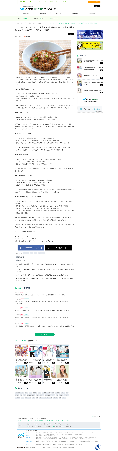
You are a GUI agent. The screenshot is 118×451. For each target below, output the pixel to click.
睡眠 (33, 397)
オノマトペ (58, 392)
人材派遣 (37, 441)
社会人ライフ (27, 18)
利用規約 (40, 426)
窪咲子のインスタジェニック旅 (46, 397)
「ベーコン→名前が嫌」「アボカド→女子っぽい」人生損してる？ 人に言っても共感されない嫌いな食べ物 (45, 270)
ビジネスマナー (39, 424)
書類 (39, 392)
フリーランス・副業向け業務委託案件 (66, 434)
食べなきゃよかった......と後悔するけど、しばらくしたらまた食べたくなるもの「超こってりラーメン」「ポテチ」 (45, 279)
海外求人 (73, 432)
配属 (53, 392)
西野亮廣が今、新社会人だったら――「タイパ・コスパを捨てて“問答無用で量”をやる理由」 (40, 295)
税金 (37, 395)
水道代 (63, 392)
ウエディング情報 (39, 438)
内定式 (64, 397)
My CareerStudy (81, 438)
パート (94, 432)
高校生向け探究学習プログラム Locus (50, 435)
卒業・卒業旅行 (57, 424)
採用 (60, 447)
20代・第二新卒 (54, 441)
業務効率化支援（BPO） (47, 444)
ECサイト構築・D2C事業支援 (71, 438)
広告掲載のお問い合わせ (59, 426)
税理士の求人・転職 (89, 441)
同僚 (37, 397)
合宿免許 (51, 1)
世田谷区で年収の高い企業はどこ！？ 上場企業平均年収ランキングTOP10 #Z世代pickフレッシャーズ (42, 310)
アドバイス (66, 395)
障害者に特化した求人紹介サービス (52, 434)
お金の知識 (66, 424)
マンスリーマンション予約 (61, 440)
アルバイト (90, 432)
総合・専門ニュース (49, 437)
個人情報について (48, 426)
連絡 (60, 397)
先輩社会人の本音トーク (50, 395)
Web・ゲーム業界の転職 (45, 441)
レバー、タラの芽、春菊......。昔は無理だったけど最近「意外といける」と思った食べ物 (42, 275)
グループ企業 (65, 447)
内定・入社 (48, 424)
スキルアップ (44, 18)
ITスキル (36, 18)
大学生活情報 (79, 437)
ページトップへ (96, 416)
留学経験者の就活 (45, 432)
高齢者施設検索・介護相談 (88, 440)
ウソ (30, 392)
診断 (19, 18)
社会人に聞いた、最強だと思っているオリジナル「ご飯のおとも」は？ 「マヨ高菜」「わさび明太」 (44, 265)
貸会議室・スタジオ (61, 444)
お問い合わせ (69, 426)
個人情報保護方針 (71, 447)
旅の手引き (17, 397)
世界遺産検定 (46, 438)
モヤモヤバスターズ (19, 392)
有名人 (26, 392)
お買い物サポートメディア (50, 440)
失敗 (67, 392)
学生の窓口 (22, 1)
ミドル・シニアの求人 (40, 434)
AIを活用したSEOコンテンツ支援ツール (75, 440)
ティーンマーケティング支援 (70, 437)
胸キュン (17, 395)
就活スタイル (32, 1)
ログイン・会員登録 (94, 1)
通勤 (22, 397)
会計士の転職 (82, 441)
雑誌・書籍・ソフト (95, 437)
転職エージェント (66, 441)
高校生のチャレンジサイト (59, 437)
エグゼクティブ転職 (74, 441)
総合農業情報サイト (53, 438)
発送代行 (54, 444)
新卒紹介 (60, 441)
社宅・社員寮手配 (69, 444)
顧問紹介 (96, 441)
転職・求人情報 (67, 432)
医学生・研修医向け (59, 432)
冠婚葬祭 (41, 395)
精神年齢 (55, 397)
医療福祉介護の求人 (78, 434)
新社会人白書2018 (30, 395)
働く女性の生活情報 (87, 437)
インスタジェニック (46, 392)
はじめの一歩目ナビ (61, 1)
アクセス (48, 447)
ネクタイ (35, 392)
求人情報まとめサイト (40, 437)
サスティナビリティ (55, 447)
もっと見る (44, 334)
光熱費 (61, 395)
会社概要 (44, 447)
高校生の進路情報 (39, 435)
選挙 (26, 397)
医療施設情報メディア (40, 440)
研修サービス (38, 444)
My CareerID (88, 438)
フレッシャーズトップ (20, 23)
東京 (24, 395)
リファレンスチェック (78, 444)
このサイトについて (32, 426)
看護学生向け (52, 432)
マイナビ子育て (62, 438)
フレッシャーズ (41, 1)
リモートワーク (54, 18)
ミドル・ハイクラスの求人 (81, 432)
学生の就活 (38, 432)
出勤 (30, 397)
